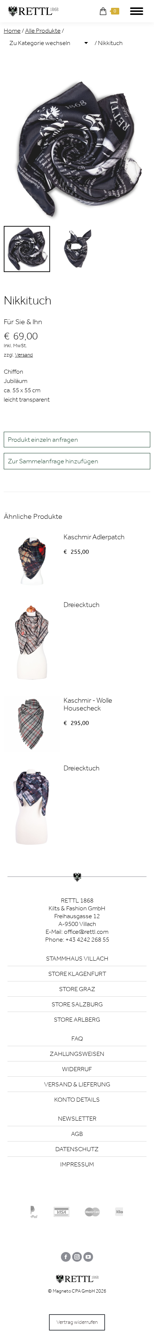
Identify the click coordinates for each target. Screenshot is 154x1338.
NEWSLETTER (77, 1118)
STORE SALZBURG (77, 1004)
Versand (24, 355)
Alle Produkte (43, 30)
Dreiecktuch (81, 605)
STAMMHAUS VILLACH (77, 958)
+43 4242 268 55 (87, 939)
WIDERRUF (77, 1069)
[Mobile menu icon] (137, 11)
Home (12, 30)
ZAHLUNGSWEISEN (77, 1053)
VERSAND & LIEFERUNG (77, 1084)
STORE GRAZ (77, 989)
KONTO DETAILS (77, 1099)
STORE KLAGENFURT (77, 973)
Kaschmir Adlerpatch (94, 537)
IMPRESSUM (77, 1164)
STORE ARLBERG (77, 1019)
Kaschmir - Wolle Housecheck (88, 704)
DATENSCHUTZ (77, 1149)
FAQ (77, 1038)
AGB (77, 1133)
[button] (77, 461)
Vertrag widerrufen (77, 1322)
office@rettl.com (86, 931)
